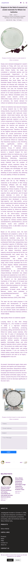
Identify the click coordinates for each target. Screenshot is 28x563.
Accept (10, 560)
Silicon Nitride (5, 528)
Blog (14, 20)
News (2, 538)
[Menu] (26, 2)
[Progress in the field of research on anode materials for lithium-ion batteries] (14, 40)
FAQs (2, 540)
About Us (3, 544)
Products (3, 536)
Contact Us (4, 542)
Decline (18, 560)
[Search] (23, 2)
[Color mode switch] (20, 2)
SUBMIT (8, 452)
